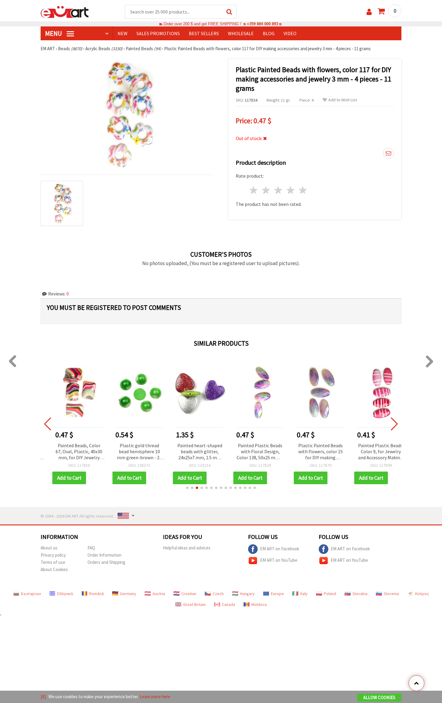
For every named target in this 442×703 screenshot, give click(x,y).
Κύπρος (422, 593)
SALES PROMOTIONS (158, 33)
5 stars (303, 190)
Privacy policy (53, 555)
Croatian (188, 593)
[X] (43, 696)
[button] (187, 488)
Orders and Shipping (106, 562)
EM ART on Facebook (279, 548)
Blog (269, 33)
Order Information (104, 555)
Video (290, 33)
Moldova (259, 604)
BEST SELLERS (204, 33)
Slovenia (391, 593)
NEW (122, 33)
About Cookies (54, 569)
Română (96, 593)
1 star (254, 190)
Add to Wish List (342, 100)
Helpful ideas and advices (186, 548)
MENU (54, 33)
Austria (158, 593)
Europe (277, 593)
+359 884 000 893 (262, 24)
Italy (304, 593)
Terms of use (53, 562)
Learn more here (155, 696)
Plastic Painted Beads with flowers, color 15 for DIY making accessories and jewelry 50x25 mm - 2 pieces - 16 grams (311, 451)
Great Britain (194, 604)
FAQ (91, 548)
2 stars (266, 190)
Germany (128, 593)
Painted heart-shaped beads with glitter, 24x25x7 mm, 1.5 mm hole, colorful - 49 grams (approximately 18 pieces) (191, 451)
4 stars (290, 190)
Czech (218, 593)
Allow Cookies (379, 697)
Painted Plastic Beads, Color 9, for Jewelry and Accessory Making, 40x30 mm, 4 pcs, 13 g (372, 451)
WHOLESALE (241, 33)
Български (31, 593)
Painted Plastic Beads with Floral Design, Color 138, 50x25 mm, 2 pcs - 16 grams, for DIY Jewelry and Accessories (251, 451)
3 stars (278, 190)
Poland (330, 593)
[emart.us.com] (65, 11)
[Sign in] (369, 12)
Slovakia (359, 593)
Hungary (247, 593)
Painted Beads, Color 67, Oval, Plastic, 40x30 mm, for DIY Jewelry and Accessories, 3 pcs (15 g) (70, 451)
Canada (228, 604)
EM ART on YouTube (278, 560)
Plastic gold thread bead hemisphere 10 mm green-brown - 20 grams (130, 451)
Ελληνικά (65, 593)
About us (49, 548)
